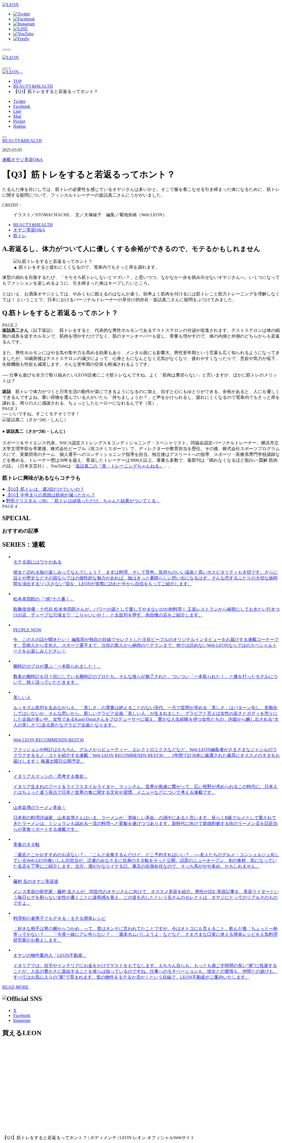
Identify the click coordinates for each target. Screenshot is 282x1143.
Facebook (21, 106)
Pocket (19, 121)
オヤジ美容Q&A (22, 159)
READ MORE (15, 987)
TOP (17, 81)
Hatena (19, 126)
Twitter (19, 101)
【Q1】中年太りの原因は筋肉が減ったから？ (50, 495)
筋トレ (19, 235)
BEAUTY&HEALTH (33, 86)
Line (17, 111)
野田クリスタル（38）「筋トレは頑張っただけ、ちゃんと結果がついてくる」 (83, 500)
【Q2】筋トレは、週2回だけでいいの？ (45, 489)
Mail (17, 116)
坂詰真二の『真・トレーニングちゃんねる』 (119, 466)
